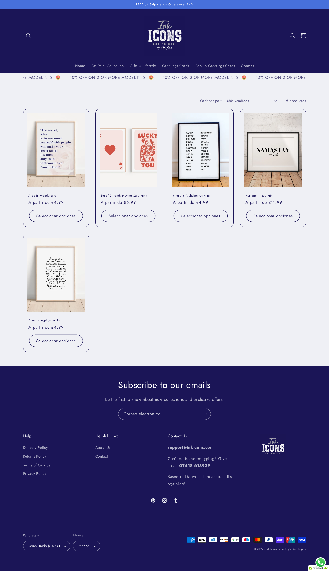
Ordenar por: (211, 100)
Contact (101, 456)
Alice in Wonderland (42, 196)
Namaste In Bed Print (259, 196)
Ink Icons (271, 549)
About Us (103, 447)
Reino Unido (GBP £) (44, 545)
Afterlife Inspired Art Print (45, 321)
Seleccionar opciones (56, 216)
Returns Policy (35, 456)
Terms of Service (37, 465)
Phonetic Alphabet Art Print (191, 196)
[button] (28, 35)
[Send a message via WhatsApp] (320, 562)
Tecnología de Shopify (292, 549)
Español (84, 545)
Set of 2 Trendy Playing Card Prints (124, 196)
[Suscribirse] (205, 414)
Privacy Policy (35, 473)
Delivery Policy (35, 447)
